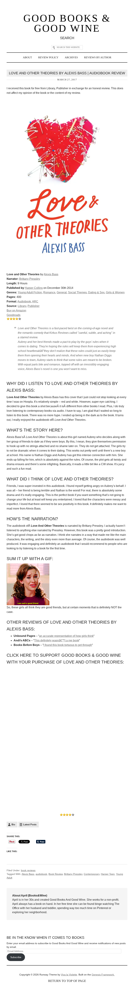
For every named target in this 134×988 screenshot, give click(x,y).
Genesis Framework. (103, 974)
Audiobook (24, 301)
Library (22, 306)
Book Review (56, 874)
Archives (71, 57)
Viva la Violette (69, 974)
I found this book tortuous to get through (67, 644)
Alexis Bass (51, 274)
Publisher (33, 306)
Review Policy (48, 57)
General (62, 292)
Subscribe (15, 957)
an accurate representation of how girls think (66, 635)
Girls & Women (115, 292)
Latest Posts (29, 824)
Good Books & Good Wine (67, 23)
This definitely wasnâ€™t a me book (56, 640)
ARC (35, 301)
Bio (13, 824)
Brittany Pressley (29, 278)
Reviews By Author (97, 57)
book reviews (28, 870)
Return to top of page (67, 981)
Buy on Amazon (16, 310)
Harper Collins (34, 287)
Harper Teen (108, 874)
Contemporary (91, 874)
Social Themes (77, 292)
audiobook (41, 874)
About (27, 57)
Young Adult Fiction (30, 292)
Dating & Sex (96, 292)
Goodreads (13, 315)
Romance (49, 292)
